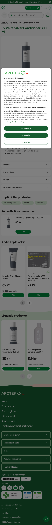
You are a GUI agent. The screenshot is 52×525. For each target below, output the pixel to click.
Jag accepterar (26, 128)
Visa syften (26, 142)
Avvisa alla (26, 135)
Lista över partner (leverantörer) (14, 122)
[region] (26, 108)
